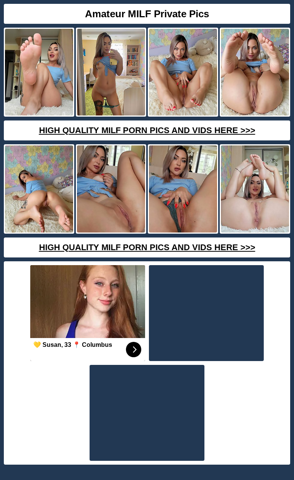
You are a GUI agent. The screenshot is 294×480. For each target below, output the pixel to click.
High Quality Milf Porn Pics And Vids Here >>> (147, 130)
